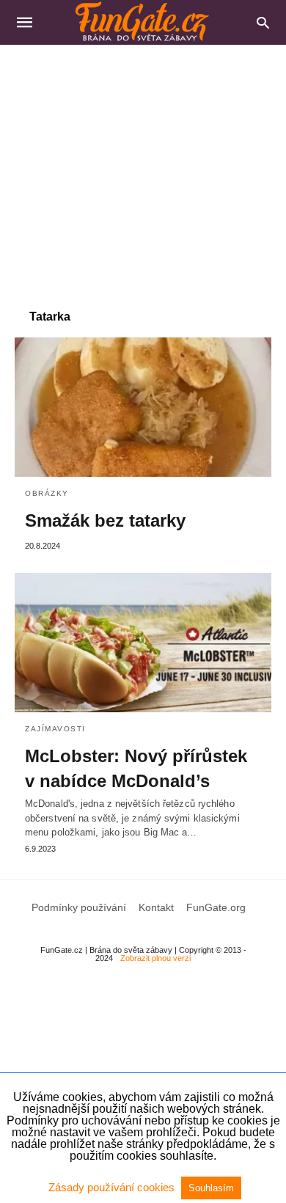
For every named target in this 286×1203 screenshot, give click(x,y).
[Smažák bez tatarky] (143, 407)
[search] (262, 22)
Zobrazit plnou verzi (155, 958)
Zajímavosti (55, 729)
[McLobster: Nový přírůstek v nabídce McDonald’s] (143, 642)
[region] (143, 169)
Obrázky (47, 493)
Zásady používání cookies (112, 1187)
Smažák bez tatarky (105, 520)
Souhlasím (211, 1187)
